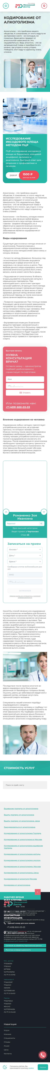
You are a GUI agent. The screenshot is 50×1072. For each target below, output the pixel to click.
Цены (6, 1050)
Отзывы (7, 1042)
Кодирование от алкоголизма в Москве (23, 839)
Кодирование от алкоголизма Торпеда (22, 833)
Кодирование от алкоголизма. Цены (21, 873)
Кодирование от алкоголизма (17, 721)
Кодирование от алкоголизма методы (22, 854)
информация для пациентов (15, 941)
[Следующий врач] (44, 512)
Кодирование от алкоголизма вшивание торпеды (23, 847)
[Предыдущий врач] (6, 512)
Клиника (7, 1034)
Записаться (25, 591)
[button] (41, 523)
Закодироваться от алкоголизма (19, 827)
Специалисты (9, 1038)
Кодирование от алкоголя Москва (20, 879)
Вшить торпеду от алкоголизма (19, 815)
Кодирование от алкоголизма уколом (22, 860)
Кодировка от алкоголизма (17, 885)
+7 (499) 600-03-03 (18, 407)
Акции (6, 1046)
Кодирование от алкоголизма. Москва (22, 866)
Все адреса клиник (17, 933)
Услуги (6, 1030)
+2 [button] (41, 523)
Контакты (8, 1054)
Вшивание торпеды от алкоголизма (21, 808)
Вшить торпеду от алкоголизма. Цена (22, 821)
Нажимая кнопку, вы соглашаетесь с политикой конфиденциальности (25, 596)
